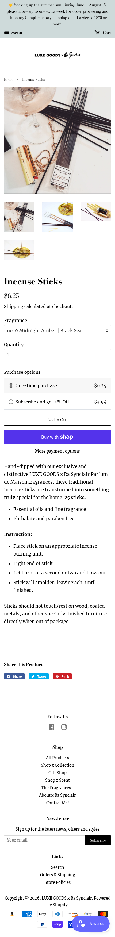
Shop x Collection (57, 765)
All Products (57, 757)
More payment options (57, 451)
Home (8, 79)
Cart (106, 33)
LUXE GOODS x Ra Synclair (67, 898)
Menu (16, 32)
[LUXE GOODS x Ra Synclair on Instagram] (64, 728)
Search (57, 867)
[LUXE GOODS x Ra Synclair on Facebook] (51, 728)
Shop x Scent (57, 780)
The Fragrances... (57, 787)
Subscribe (98, 840)
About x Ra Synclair (57, 795)
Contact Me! (57, 803)
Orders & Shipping (57, 875)
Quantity (14, 345)
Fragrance (15, 320)
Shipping (13, 306)
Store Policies (58, 882)
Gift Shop (57, 772)
